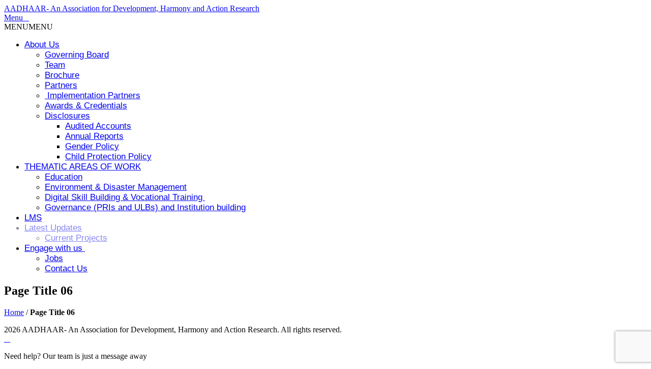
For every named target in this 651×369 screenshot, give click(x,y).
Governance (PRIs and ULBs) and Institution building (145, 207)
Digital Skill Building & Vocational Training (125, 197)
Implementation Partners (92, 95)
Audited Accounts (98, 126)
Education (63, 177)
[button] (28, 26)
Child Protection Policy (108, 156)
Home (14, 312)
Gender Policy (92, 146)
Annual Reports (94, 136)
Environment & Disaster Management (116, 187)
